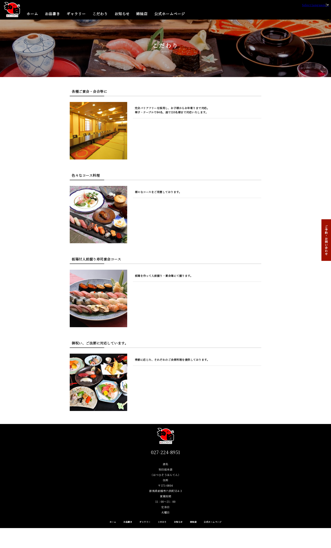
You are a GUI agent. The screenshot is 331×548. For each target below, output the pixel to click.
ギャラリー (76, 13)
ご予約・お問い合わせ (326, 240)
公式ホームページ (169, 13)
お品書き (52, 13)
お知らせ (122, 13)
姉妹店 (142, 13)
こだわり (100, 13)
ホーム (32, 13)
